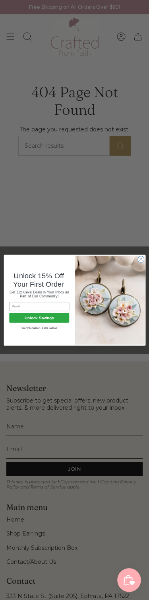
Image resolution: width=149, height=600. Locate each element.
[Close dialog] (140, 259)
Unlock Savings (39, 317)
